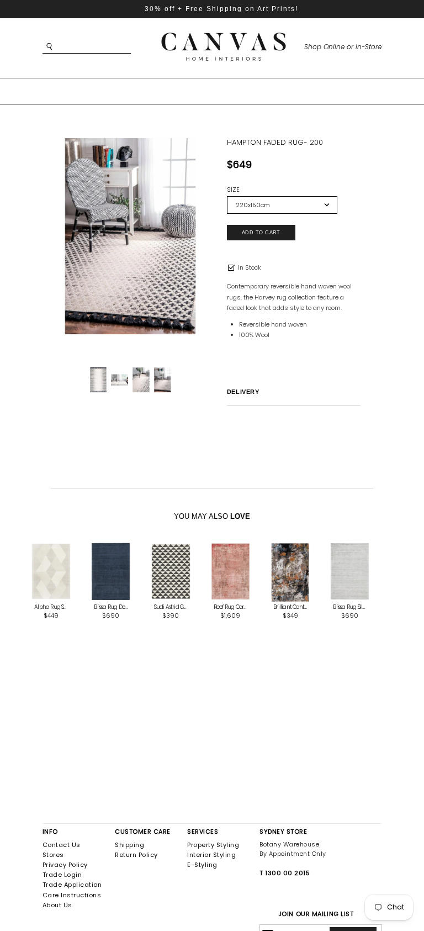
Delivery (243, 391)
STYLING (299, 90)
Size (233, 190)
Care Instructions (72, 895)
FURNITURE (198, 90)
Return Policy (136, 854)
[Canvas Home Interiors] (224, 34)
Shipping (129, 844)
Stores (53, 854)
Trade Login (62, 874)
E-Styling (202, 864)
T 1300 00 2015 (284, 873)
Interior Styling (211, 854)
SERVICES (202, 831)
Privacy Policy (65, 864)
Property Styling (213, 844)
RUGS (251, 90)
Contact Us (62, 844)
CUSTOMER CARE (143, 831)
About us (57, 905)
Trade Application (72, 884)
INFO (50, 831)
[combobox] (103, 46)
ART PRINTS (131, 90)
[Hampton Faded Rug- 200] (130, 236)
